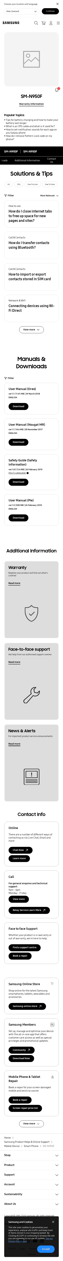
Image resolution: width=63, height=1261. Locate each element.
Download (18, 406)
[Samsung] (10, 22)
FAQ (18, 184)
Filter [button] (11, 195)
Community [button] (19, 1050)
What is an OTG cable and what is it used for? (30, 126)
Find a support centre (24, 947)
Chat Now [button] (18, 850)
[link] (57, 90)
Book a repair (20, 955)
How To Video (50, 184)
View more (19, 899)
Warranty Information (31, 103)
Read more (14, 583)
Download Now (21, 1058)
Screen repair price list (25, 1108)
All (9, 184)
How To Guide (33, 184)
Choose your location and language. (21, 4)
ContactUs (51, 160)
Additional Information (27, 160)
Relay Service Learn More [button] (27, 910)
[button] (31, 214)
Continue (50, 11)
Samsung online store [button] (25, 1006)
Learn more (19, 858)
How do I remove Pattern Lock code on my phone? (29, 137)
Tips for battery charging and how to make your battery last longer (32, 121)
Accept (46, 1248)
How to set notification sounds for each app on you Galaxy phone (31, 131)
